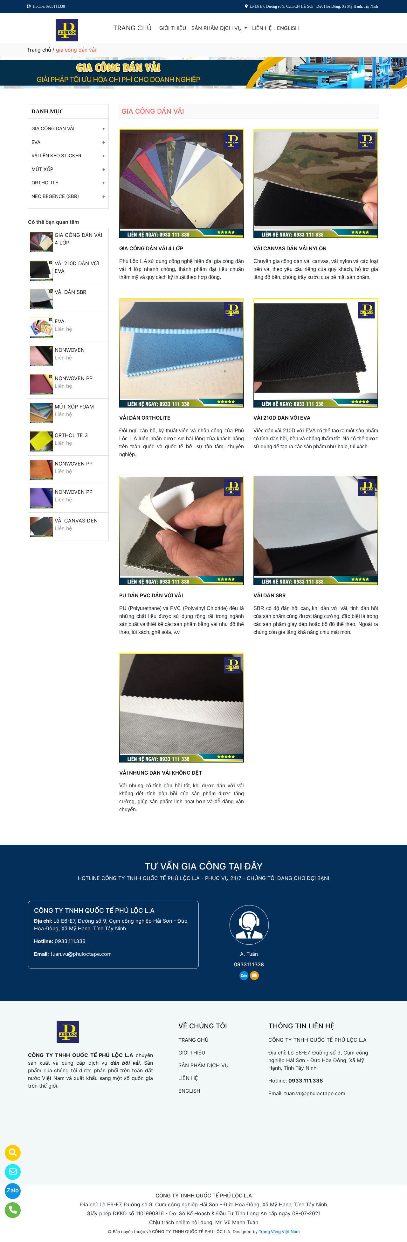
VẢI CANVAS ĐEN (76, 520)
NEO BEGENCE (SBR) (55, 196)
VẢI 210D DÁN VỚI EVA (282, 418)
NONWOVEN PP (74, 378)
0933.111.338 (70, 941)
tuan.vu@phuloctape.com (81, 954)
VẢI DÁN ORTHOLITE (144, 418)
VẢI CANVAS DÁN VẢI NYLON (290, 248)
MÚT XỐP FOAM (74, 406)
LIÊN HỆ (262, 28)
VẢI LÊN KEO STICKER (56, 156)
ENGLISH (288, 28)
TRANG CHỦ (132, 28)
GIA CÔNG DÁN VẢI (52, 128)
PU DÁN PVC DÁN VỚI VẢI (151, 595)
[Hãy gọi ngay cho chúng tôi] (8, 1210)
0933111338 (249, 964)
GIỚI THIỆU (172, 28)
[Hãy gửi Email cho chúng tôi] (8, 1172)
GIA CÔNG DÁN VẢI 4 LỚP (151, 248)
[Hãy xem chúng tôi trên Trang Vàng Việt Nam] (8, 1153)
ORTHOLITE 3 (71, 435)
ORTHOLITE (44, 183)
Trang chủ (39, 49)
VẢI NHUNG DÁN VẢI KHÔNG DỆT (160, 773)
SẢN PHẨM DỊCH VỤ (217, 28)
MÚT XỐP (42, 169)
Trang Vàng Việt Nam (279, 1231)
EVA (35, 142)
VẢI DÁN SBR (70, 292)
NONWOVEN (70, 350)
